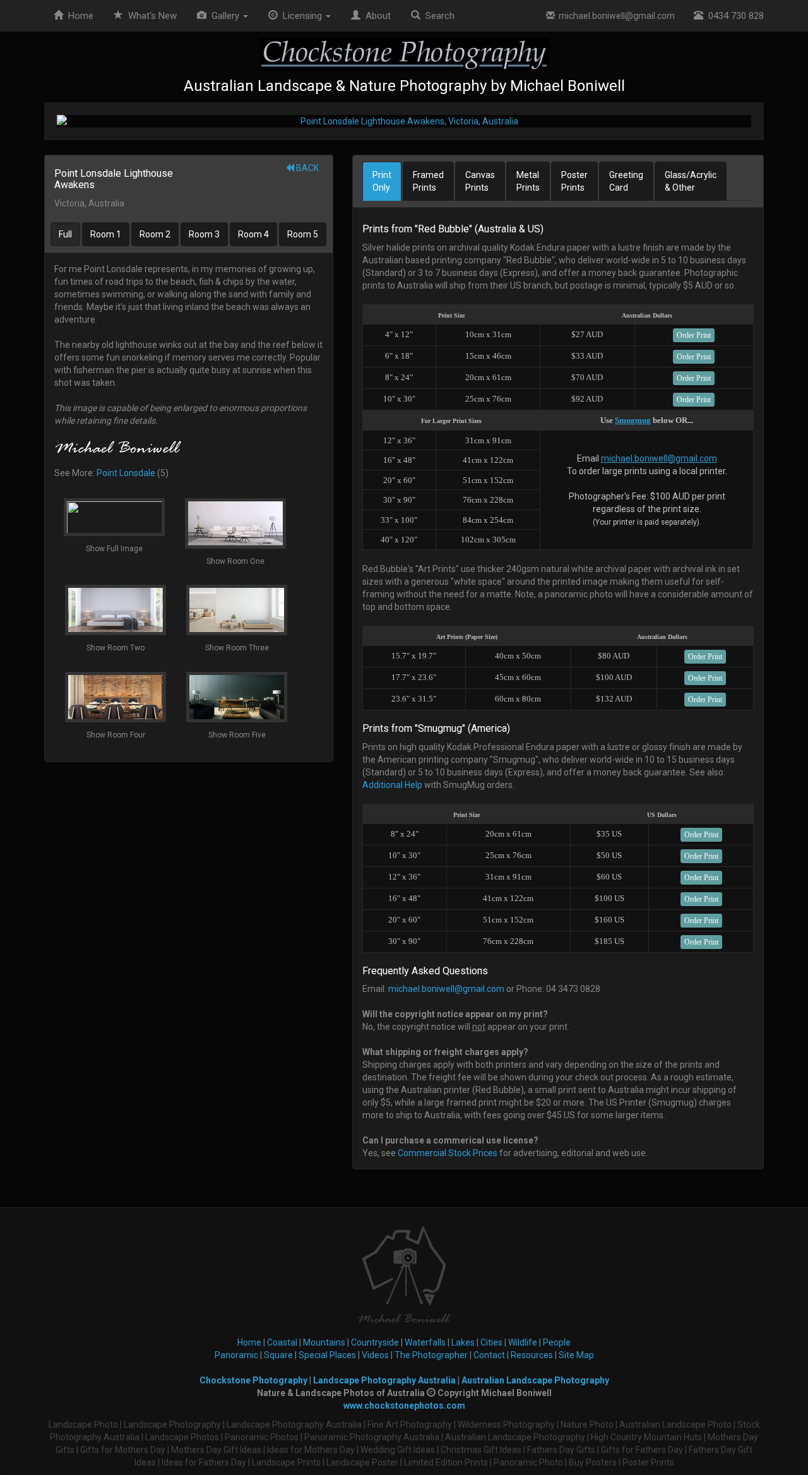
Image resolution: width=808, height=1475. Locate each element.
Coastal (282, 1342)
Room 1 (105, 234)
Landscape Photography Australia (384, 1380)
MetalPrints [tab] (528, 181)
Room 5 (302, 234)
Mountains (324, 1342)
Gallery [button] (224, 15)
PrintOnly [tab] (381, 181)
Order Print (694, 335)
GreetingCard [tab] (626, 181)
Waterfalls (425, 1342)
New (152, 15)
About (375, 15)
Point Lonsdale (126, 473)
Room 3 (204, 234)
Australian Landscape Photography (535, 1380)
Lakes (463, 1342)
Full (65, 234)
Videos (375, 1355)
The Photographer (431, 1355)
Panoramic (236, 1355)
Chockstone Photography (253, 1380)
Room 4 (253, 234)
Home (78, 15)
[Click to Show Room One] (404, 121)
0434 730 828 (733, 15)
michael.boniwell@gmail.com (615, 16)
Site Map (576, 1355)
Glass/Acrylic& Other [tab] (690, 181)
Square (278, 1355)
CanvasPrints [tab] (480, 181)
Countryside (375, 1342)
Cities (491, 1342)
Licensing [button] (301, 15)
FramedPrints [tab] (428, 181)
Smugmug (633, 420)
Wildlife (522, 1342)
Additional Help (392, 785)
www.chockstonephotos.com (404, 1405)
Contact (489, 1355)
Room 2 (155, 234)
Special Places (327, 1355)
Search (437, 15)
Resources (532, 1355)
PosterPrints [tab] (574, 181)
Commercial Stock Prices (447, 1153)
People (557, 1342)
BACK (306, 168)
